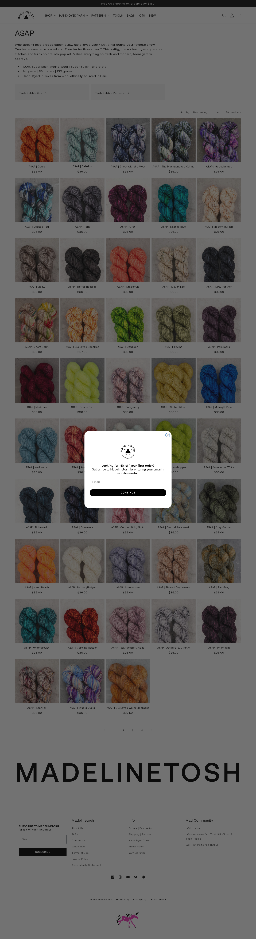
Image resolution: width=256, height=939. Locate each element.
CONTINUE (128, 492)
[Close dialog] (168, 435)
